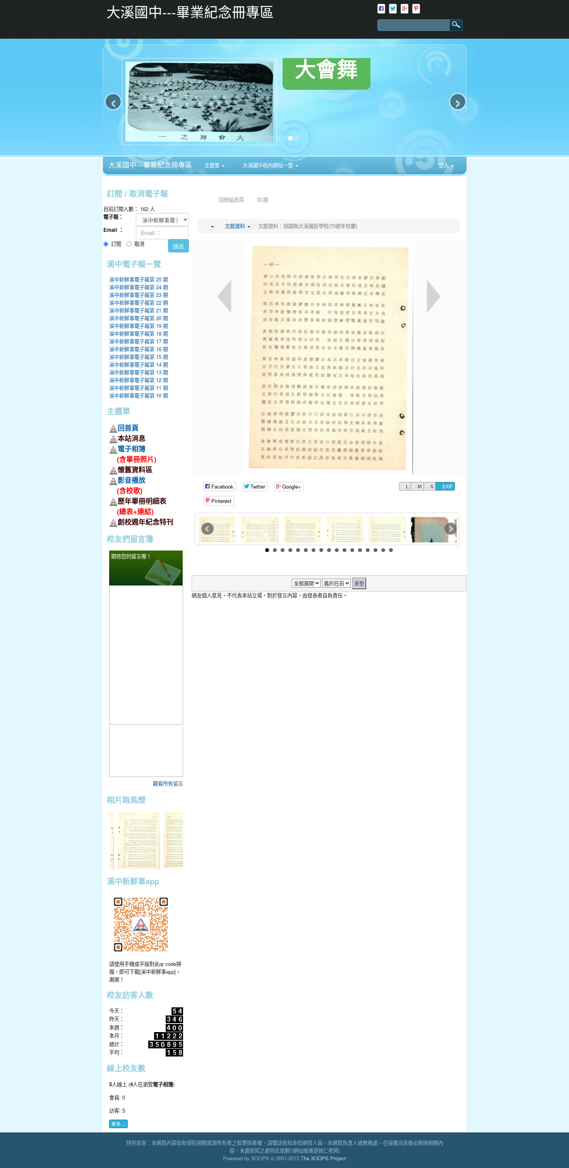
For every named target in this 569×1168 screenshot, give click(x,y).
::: (306, 159)
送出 (178, 246)
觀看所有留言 (168, 783)
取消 (139, 243)
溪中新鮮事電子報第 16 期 (138, 349)
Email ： (113, 229)
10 (337, 550)
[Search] (452, 25)
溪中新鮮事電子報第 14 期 (138, 364)
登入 (444, 165)
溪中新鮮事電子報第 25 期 (138, 279)
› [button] (458, 101)
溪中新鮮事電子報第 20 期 (138, 318)
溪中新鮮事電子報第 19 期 (138, 325)
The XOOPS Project (323, 1158)
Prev (207, 529)
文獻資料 (236, 226)
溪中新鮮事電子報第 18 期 (138, 333)
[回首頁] (204, 199)
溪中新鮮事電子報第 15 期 (138, 356)
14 (368, 550)
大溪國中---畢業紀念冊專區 (150, 165)
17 (391, 550)
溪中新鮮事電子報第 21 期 (138, 310)
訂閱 (116, 243)
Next (450, 529)
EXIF (446, 486)
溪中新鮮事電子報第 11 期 (138, 387)
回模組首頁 (231, 199)
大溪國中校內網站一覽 (268, 165)
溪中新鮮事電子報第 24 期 (138, 287)
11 (344, 550)
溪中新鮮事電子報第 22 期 (138, 302)
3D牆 (262, 199)
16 (383, 550)
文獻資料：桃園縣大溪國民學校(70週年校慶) (307, 226)
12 (352, 550)
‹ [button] (113, 101)
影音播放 (132, 480)
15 (375, 550)
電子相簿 (132, 449)
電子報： (113, 216)
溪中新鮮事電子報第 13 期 (138, 372)
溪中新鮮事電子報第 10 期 (138, 395)
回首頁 (128, 428)
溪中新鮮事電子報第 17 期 (138, 341)
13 (360, 550)
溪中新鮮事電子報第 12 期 (138, 380)
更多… (118, 1123)
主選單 (212, 165)
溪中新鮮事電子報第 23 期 (138, 294)
